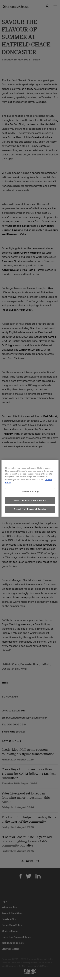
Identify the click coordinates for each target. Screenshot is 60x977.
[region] (30, 488)
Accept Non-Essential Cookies (30, 509)
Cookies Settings (30, 491)
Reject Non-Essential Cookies (30, 500)
